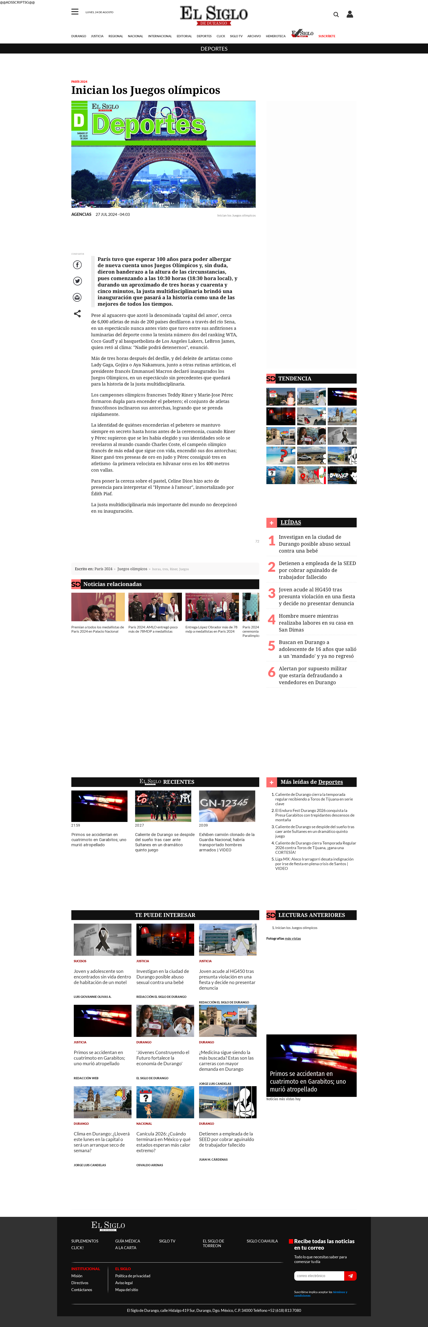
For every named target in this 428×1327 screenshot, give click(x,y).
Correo (78, 302)
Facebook (78, 269)
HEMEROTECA (276, 36)
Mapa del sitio (126, 1289)
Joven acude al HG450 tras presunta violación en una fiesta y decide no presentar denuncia (317, 596)
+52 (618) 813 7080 (284, 1310)
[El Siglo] (108, 1235)
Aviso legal (124, 1282)
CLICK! (77, 1247)
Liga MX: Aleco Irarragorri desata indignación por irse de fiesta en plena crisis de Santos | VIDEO (314, 864)
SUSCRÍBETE (327, 36)
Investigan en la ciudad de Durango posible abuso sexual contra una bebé (314, 543)
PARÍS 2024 (79, 81)
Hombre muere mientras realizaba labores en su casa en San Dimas (316, 622)
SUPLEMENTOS (84, 1241)
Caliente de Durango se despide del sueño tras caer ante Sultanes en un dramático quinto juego (314, 831)
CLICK (221, 36)
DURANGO (78, 36)
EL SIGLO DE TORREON (213, 1243)
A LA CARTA (125, 1247)
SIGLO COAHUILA (262, 1241)
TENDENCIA (294, 378)
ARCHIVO (254, 36)
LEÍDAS (291, 522)
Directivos (79, 1282)
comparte (78, 318)
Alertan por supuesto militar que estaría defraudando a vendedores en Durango (313, 675)
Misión (76, 1275)
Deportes (214, 48)
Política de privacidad (132, 1275)
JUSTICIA (97, 36)
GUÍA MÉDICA (127, 1241)
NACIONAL (135, 36)
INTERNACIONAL (160, 36)
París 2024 (103, 568)
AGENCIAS (81, 214)
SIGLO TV (236, 36)
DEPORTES (204, 36)
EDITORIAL (184, 36)
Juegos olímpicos (132, 568)
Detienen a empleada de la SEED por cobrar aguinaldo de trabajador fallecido (317, 570)
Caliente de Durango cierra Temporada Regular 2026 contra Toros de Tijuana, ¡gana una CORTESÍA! (315, 848)
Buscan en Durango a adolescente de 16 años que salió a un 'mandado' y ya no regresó (317, 649)
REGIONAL (116, 36)
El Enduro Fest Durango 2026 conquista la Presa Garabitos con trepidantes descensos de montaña (314, 815)
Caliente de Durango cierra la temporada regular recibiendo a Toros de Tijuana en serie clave (314, 799)
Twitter (78, 285)
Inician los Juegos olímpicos (296, 927)
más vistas (293, 938)
